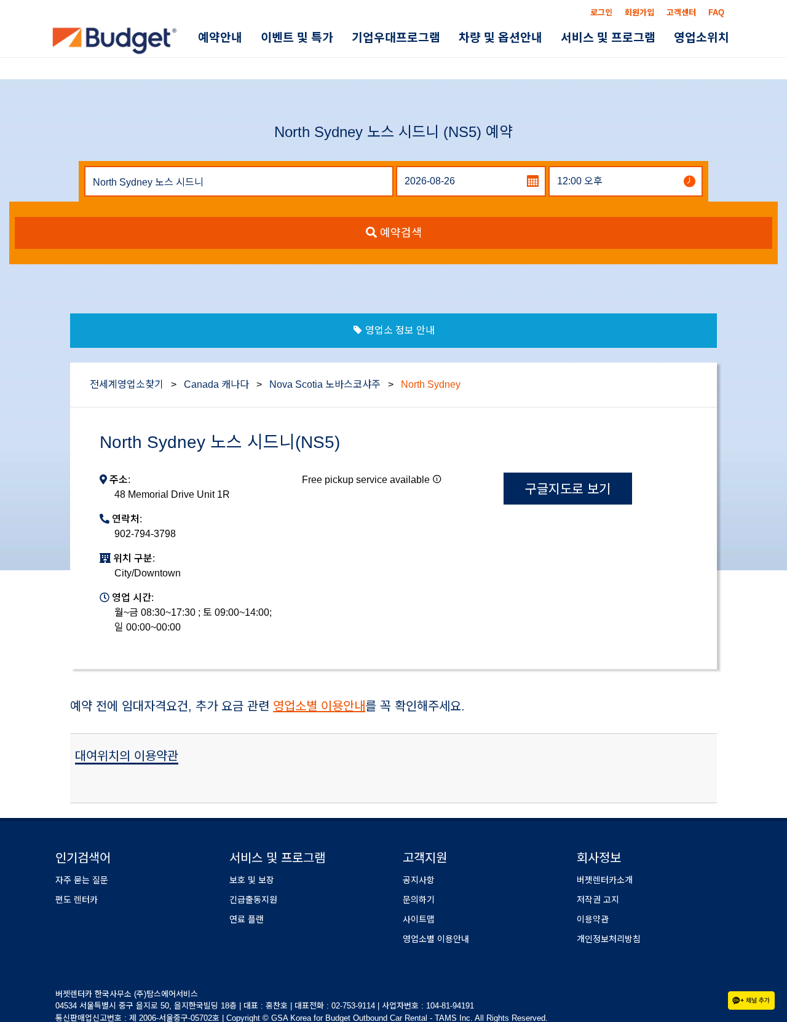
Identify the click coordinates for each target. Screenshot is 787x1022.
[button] (437, 479)
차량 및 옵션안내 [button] (522, 39)
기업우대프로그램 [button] (426, 39)
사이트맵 (419, 919)
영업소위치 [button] (706, 39)
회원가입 (639, 12)
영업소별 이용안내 (319, 706)
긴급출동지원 (253, 900)
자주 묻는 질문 (81, 880)
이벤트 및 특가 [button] (335, 39)
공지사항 (419, 880)
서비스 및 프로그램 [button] (621, 39)
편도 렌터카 (76, 900)
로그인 (601, 12)
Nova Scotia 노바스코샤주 (325, 384)
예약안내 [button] (267, 39)
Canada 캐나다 (216, 384)
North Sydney (431, 384)
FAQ (716, 12)
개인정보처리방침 (609, 939)
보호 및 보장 (251, 880)
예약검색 (399, 233)
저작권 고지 (598, 900)
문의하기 (419, 900)
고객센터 (681, 12)
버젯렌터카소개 (605, 880)
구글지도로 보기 (568, 489)
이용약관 (593, 919)
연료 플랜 (246, 919)
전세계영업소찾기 (127, 384)
